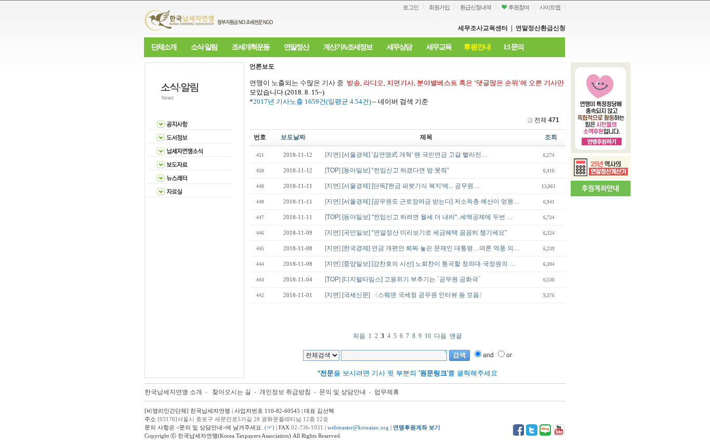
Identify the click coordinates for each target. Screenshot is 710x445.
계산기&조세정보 (347, 47)
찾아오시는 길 (231, 392)
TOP (332, 170)
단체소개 (163, 47)
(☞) (269, 427)
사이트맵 (550, 7)
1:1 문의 (513, 47)
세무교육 (438, 47)
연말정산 (296, 47)
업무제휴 (386, 392)
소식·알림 (204, 47)
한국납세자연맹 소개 (173, 392)
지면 (332, 154)
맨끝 (456, 336)
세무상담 (399, 47)
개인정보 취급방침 (285, 392)
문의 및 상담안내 (343, 392)
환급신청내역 (475, 7)
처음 (359, 336)
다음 (440, 336)
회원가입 (439, 7)
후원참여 (518, 7)
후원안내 (477, 47)
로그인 (410, 7)
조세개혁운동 (250, 47)
